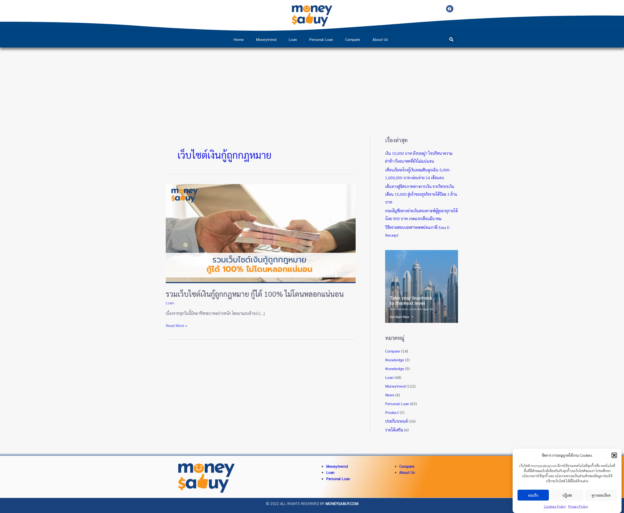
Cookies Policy (555, 506)
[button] (614, 455)
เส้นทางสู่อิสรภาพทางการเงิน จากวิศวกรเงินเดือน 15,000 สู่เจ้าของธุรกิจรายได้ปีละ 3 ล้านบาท (421, 194)
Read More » (176, 325)
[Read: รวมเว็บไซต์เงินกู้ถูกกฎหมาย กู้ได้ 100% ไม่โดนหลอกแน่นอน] (261, 232)
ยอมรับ (533, 495)
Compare (352, 39)
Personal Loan (321, 39)
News (389, 394)
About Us (380, 39)
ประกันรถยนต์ (396, 421)
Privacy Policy (578, 506)
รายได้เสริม (394, 429)
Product (392, 412)
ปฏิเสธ (567, 495)
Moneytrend (266, 39)
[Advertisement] (312, 84)
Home (239, 39)
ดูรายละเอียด (601, 495)
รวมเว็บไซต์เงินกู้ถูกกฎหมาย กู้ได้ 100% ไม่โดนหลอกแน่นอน (255, 293)
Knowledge (394, 359)
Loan (293, 39)
